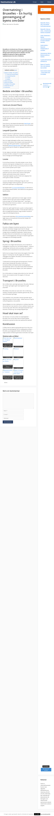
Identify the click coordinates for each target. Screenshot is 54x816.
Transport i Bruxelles (9, 84)
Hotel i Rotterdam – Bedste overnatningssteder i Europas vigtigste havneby (45, 39)
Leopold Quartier (10, 76)
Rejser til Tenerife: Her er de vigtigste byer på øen (45, 66)
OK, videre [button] (37, 814)
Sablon (7, 79)
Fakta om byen (7, 81)
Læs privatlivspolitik (45, 814)
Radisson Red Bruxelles (14, 145)
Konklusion (6, 87)
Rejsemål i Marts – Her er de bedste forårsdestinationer (45, 24)
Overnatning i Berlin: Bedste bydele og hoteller (45, 54)
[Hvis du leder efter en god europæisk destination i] (49, 568)
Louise (7, 77)
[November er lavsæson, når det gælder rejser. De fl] (45, 231)
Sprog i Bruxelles (8, 82)
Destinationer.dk (8, 2)
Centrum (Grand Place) (11, 74)
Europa (34, 2)
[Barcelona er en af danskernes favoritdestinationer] (45, 495)
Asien (42, 2)
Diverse (49, 2)
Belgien (5, 382)
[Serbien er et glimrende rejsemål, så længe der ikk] (49, 205)
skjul (15, 70)
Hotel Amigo (27, 123)
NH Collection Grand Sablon (23, 216)
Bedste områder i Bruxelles (10, 73)
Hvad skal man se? (8, 85)
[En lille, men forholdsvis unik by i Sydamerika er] (42, 495)
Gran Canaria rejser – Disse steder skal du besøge (45, 72)
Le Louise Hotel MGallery (18, 187)
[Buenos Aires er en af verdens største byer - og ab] (42, 200)
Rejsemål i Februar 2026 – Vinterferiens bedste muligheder (45, 30)
